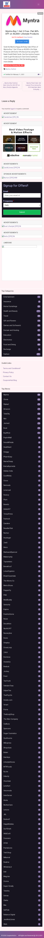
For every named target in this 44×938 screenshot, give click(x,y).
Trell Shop (22, 853)
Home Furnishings (22, 306)
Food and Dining (22, 345)
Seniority (22, 605)
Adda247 (22, 509)
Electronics (22, 340)
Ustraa (22, 896)
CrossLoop (22, 648)
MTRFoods (22, 767)
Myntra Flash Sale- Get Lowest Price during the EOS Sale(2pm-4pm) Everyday (33, 86)
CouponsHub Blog (10, 380)
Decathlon (22, 624)
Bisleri (22, 752)
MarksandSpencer (22, 552)
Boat (22, 428)
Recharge (22, 349)
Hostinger (22, 538)
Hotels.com (22, 700)
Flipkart (22, 404)
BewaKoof (22, 566)
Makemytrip (22, 557)
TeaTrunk (22, 681)
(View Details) (27, 37)
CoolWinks (22, 476)
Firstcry (22, 495)
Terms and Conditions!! (11, 368)
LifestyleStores (22, 762)
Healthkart (22, 447)
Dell (22, 872)
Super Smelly (22, 886)
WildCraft (22, 834)
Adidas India (22, 471)
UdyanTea (22, 691)
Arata (22, 800)
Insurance (22, 302)
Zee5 (22, 543)
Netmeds (22, 485)
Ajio (22, 419)
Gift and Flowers (22, 321)
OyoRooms (22, 738)
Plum (22, 500)
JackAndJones (22, 919)
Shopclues (22, 748)
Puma (22, 710)
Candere (22, 524)
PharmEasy (22, 457)
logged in (13, 109)
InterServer (22, 795)
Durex (22, 638)
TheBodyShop (22, 714)
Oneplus (22, 643)
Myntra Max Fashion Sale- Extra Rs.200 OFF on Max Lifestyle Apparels (11, 85)
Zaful (22, 652)
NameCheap (22, 461)
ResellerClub (22, 528)
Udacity (22, 776)
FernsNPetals (22, 442)
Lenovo (22, 810)
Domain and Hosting (22, 330)
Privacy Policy (8, 372)
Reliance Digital (22, 915)
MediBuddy (22, 600)
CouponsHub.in (11, 935)
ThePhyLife (22, 695)
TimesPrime (22, 514)
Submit (22, 212)
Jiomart (22, 423)
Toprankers (22, 562)
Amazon (22, 409)
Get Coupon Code (21, 41)
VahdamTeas (22, 686)
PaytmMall (22, 438)
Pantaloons (22, 848)
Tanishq (22, 891)
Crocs (22, 481)
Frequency (8, 201)
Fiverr (22, 676)
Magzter (22, 877)
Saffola (22, 910)
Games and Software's (22, 325)
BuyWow (22, 433)
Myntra (8, 69)
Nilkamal (22, 857)
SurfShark (22, 829)
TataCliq (22, 414)
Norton (22, 533)
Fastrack (22, 519)
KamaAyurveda (22, 466)
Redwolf (22, 819)
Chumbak (22, 781)
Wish (22, 924)
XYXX (22, 843)
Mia (22, 905)
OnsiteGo (22, 662)
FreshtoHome (22, 614)
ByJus (22, 772)
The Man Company (22, 719)
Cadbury (22, 724)
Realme (22, 862)
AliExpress (22, 743)
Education (22, 335)
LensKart (22, 786)
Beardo (22, 504)
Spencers (22, 729)
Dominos (22, 657)
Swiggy (22, 452)
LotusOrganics (22, 571)
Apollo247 (22, 629)
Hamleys (22, 757)
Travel (22, 316)
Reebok (22, 667)
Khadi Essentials (22, 576)
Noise (22, 619)
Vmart (22, 705)
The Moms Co (22, 581)
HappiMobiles (22, 824)
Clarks (22, 900)
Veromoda (22, 791)
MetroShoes (22, 586)
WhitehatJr (22, 867)
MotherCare (22, 805)
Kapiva (22, 609)
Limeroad (22, 490)
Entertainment (22, 297)
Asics (22, 547)
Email (6, 191)
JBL (22, 814)
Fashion (13, 69)
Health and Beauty (22, 311)
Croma (22, 881)
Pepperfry (22, 590)
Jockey (22, 671)
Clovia (22, 399)
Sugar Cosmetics (22, 733)
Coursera (22, 838)
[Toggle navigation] (38, 4)
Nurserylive (22, 633)
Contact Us (7, 376)
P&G (22, 595)
